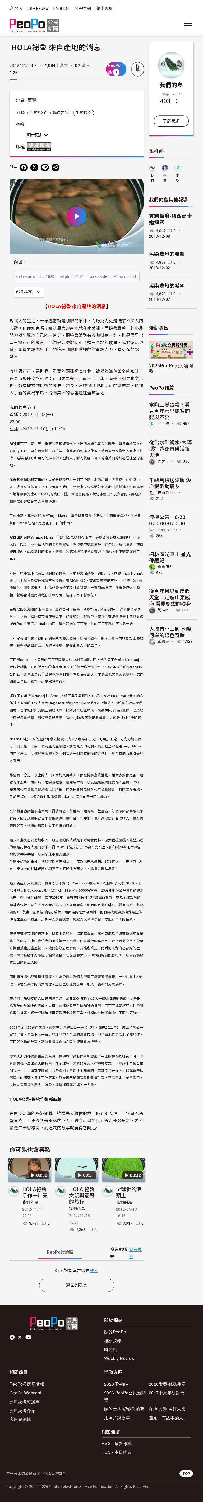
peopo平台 (167, 529)
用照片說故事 (117, 1418)
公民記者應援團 (25, 1401)
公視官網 (83, 8)
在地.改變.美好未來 (167, 1409)
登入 (19, 8)
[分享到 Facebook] (24, 167)
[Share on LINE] (45, 167)
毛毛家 (164, 423)
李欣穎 (177, 178)
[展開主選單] (188, 25)
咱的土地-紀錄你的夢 (124, 1409)
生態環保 (38, 113)
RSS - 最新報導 (117, 1443)
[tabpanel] (77, 1270)
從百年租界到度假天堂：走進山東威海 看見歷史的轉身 (170, 597)
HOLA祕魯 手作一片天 (35, 1192)
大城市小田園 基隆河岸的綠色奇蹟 (170, 631)
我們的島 (18, 407)
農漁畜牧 (61, 113)
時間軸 (110, 1349)
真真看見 (166, 566)
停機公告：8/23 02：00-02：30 (167, 520)
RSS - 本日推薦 (117, 1452)
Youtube (28, 1337)
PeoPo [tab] (60, 1252)
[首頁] (34, 25)
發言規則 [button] (135, 1253)
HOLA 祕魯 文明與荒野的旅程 (82, 1195)
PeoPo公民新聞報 (27, 1384)
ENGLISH (61, 8)
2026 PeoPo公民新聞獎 (125, 1396)
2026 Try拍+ (116, 1384)
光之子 (164, 461)
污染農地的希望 (167, 254)
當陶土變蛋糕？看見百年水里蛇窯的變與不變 (169, 411)
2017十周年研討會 (166, 1393)
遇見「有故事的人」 (168, 1418)
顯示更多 (35, 135)
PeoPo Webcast (25, 1393)
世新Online (167, 492)
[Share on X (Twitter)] (34, 167)
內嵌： (20, 262)
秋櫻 (165, 177)
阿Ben (163, 610)
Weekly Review (119, 1358)
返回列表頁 (76, 1285)
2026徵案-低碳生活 (167, 1384)
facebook (13, 1337)
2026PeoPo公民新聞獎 (171, 368)
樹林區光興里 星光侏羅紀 (170, 557)
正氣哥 (164, 641)
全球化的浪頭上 (129, 1192)
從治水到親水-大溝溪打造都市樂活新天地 (170, 448)
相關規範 (112, 1341)
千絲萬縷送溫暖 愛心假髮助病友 (170, 483)
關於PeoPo (115, 1332)
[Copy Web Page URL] (55, 167)
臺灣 (32, 100)
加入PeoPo (38, 8)
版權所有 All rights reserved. (40, 146)
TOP (186, 1473)
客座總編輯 (20, 1419)
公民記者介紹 (22, 1410)
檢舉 (138, 68)
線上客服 (104, 8)
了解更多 (171, 121)
